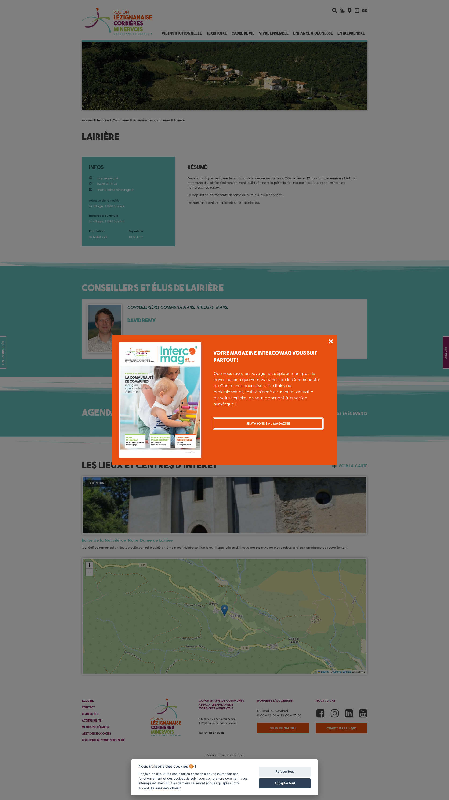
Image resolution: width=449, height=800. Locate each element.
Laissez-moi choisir (166, 788)
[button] (331, 342)
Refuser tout (284, 771)
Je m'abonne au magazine (268, 423)
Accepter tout (285, 783)
